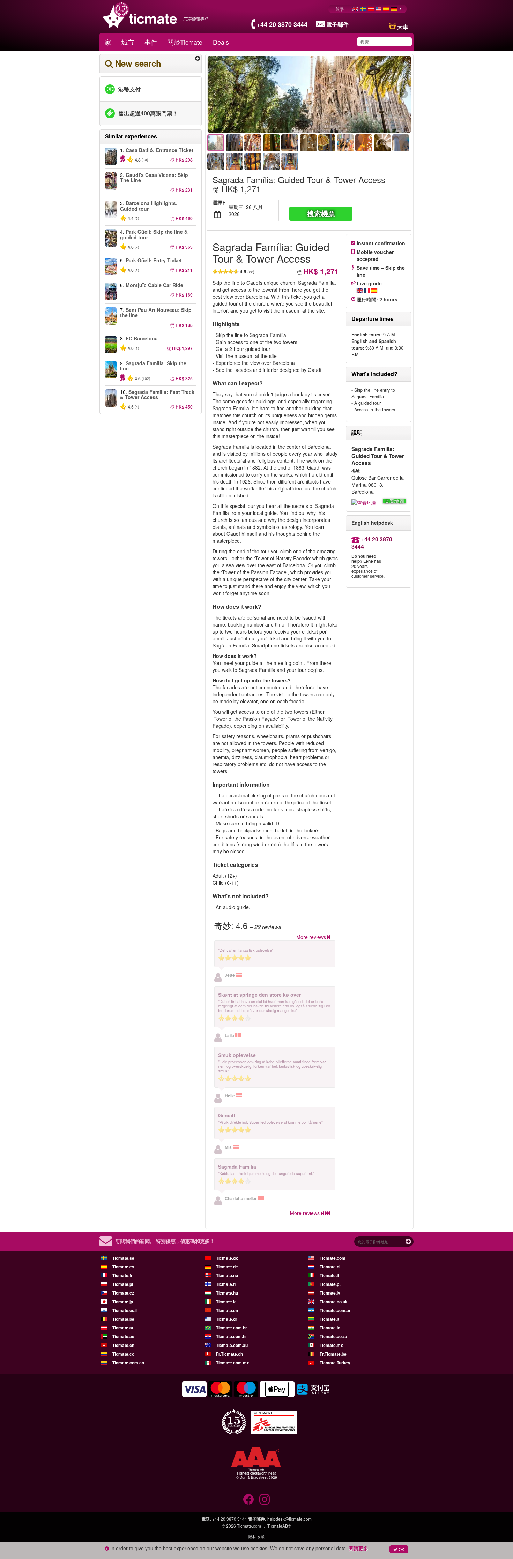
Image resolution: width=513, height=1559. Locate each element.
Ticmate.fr (122, 1275)
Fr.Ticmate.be (333, 1354)
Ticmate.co (123, 1354)
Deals (221, 41)
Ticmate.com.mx (232, 1362)
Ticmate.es (123, 1267)
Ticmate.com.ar (335, 1310)
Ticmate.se (123, 1258)
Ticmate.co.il (124, 1310)
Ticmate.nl (330, 1267)
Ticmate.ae (123, 1336)
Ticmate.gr (226, 1319)
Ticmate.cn (227, 1310)
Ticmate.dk (227, 1258)
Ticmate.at (122, 1328)
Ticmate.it (329, 1275)
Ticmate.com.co (128, 1362)
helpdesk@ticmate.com (289, 1519)
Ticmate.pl (122, 1284)
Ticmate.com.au (232, 1345)
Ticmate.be (123, 1319)
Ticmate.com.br (231, 1328)
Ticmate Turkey (335, 1362)
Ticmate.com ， (251, 1526)
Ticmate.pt (330, 1284)
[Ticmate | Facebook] (248, 1499)
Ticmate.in (330, 1328)
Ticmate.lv (330, 1293)
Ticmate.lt (329, 1319)
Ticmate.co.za (333, 1336)
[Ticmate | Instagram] (264, 1499)
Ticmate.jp (122, 1301)
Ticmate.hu (227, 1293)
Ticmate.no (227, 1275)
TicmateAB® (279, 1526)
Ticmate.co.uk (334, 1301)
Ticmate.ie (226, 1301)
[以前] (253, 94)
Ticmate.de (227, 1267)
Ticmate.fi (226, 1284)
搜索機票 (321, 213)
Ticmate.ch (123, 1345)
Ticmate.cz (123, 1293)
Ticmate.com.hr (231, 1336)
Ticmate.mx (331, 1345)
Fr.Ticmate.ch (229, 1354)
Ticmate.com (332, 1258)
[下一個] (365, 94)
